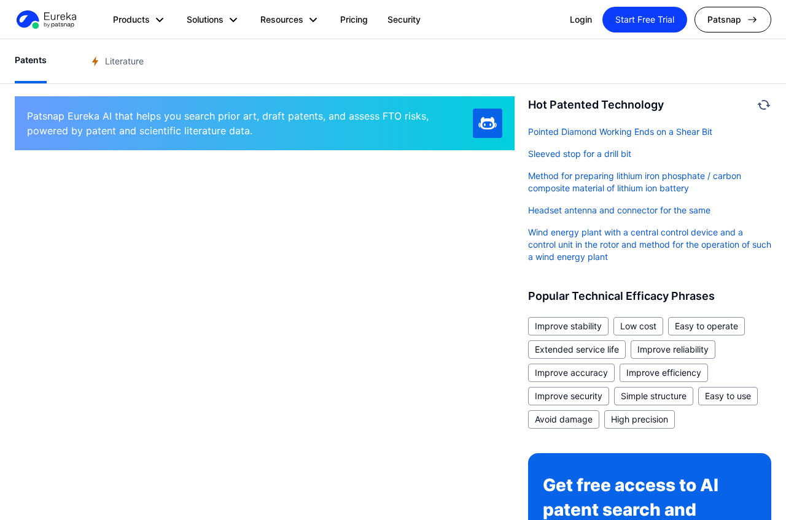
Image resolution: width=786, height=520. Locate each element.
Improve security (568, 396)
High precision (639, 419)
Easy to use (728, 396)
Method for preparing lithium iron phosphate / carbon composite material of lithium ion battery (634, 181)
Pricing (354, 19)
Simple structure (654, 396)
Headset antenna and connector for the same (619, 210)
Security (404, 19)
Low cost (638, 326)
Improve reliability (673, 349)
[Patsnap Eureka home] (45, 19)
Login (581, 19)
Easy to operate (706, 326)
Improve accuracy (571, 372)
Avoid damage (564, 419)
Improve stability (568, 326)
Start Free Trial (644, 19)
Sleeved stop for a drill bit (579, 153)
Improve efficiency (663, 372)
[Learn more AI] (487, 123)
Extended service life (577, 349)
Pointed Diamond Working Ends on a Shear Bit (620, 131)
